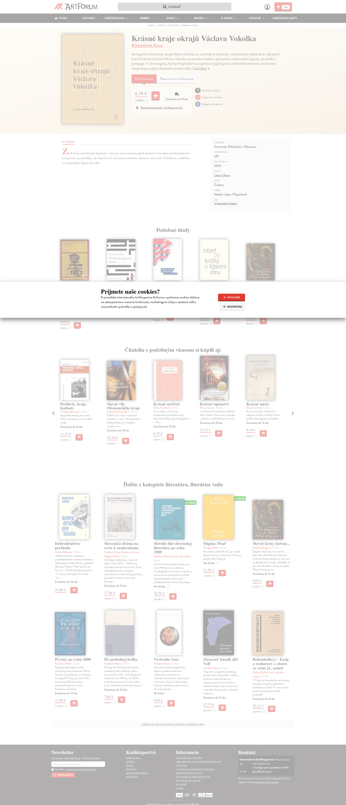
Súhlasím (233, 297)
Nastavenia (234, 307)
